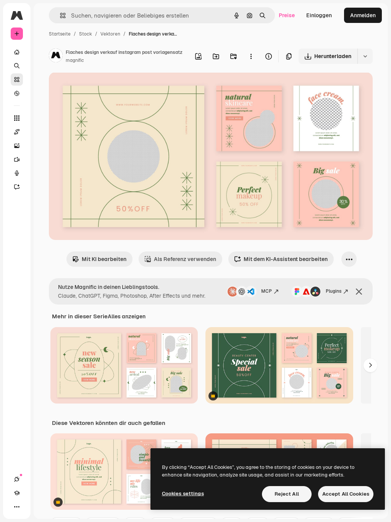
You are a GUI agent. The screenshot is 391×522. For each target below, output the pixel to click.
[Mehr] (17, 507)
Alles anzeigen (126, 316)
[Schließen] (359, 291)
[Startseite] (17, 52)
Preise (287, 15)
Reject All (287, 494)
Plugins (333, 291)
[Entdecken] (17, 93)
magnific (75, 60)
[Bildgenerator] (17, 145)
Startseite (60, 34)
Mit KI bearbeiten (104, 259)
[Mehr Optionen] (251, 56)
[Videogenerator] (17, 159)
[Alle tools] (17, 118)
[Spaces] (17, 132)
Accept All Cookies (345, 494)
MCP (266, 291)
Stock (85, 34)
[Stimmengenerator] (17, 173)
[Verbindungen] (17, 479)
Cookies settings (183, 493)
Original (97, 87)
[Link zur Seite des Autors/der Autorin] (56, 57)
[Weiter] (370, 365)
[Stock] (17, 79)
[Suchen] (17, 66)
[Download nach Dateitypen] (365, 56)
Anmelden (363, 15)
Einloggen (319, 15)
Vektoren (110, 34)
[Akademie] (17, 493)
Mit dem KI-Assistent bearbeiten (286, 259)
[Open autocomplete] (59, 15)
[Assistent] (17, 187)
